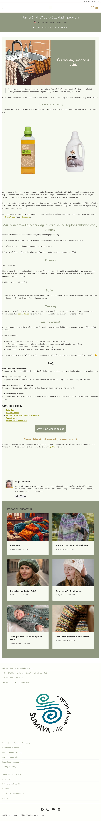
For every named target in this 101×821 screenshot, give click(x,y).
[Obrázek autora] (35, 22)
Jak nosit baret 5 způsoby (12, 678)
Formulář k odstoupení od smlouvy (16, 743)
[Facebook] (42, 809)
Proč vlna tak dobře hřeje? (23, 591)
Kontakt (5, 798)
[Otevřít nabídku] (97, 7)
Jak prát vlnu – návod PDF (16, 421)
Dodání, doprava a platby (12, 752)
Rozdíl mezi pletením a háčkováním (72, 636)
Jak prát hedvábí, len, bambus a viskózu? (23, 415)
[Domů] (34, 27)
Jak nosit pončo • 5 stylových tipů (72, 545)
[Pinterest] (59, 809)
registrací (52, 447)
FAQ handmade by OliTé (11, 784)
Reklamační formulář (10, 748)
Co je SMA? (6, 779)
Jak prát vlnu (11, 418)
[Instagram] (47, 809)
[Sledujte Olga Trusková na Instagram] (21, 496)
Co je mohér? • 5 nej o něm (68, 591)
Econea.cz (26, 217)
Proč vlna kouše (12, 413)
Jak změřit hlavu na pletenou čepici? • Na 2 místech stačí (24, 673)
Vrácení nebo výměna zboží (13, 793)
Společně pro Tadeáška (11, 774)
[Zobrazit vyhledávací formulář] (50, 7)
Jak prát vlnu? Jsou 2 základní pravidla (17, 668)
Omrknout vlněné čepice (50, 428)
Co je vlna (10, 410)
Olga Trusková (43, 22)
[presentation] (28, 527)
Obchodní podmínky (10, 757)
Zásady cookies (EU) (10, 767)
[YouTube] (53, 809)
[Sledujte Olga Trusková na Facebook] (17, 496)
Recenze (5, 789)
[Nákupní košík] (92, 7)
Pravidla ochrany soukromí (12, 762)
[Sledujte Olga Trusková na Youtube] (24, 496)
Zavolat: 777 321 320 (91, 1)
